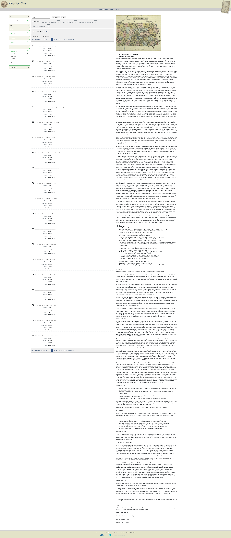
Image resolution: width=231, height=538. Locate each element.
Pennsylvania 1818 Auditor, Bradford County (45, 244)
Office (11, 29)
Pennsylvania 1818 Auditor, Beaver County (45, 213)
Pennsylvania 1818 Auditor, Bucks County (45, 259)
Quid (12, 62)
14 (64, 39)
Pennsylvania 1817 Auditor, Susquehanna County (47, 122)
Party (11, 47)
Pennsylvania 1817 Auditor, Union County (45, 137)
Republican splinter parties (13, 58)
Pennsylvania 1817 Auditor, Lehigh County (45, 46)
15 (66, 39)
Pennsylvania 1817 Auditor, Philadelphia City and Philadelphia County (52, 107)
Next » (47, 31)
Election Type (13, 67)
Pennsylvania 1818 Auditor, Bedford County (45, 229)
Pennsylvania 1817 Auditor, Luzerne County (45, 61)
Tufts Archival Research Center (117, 532)
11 (56, 39)
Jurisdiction (13, 38)
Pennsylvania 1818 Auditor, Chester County (45, 290)
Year (11, 25)
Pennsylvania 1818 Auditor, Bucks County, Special (47, 274)
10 (54, 39)
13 (61, 39)
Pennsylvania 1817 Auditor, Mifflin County (45, 76)
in (51, 17)
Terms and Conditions (130, 532)
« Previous (34, 31)
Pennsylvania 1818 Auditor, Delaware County (46, 305)
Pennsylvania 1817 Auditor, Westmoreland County (47, 168)
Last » (72, 39)
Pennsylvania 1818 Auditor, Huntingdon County (46, 335)
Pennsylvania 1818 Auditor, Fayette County (45, 320)
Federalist (13, 53)
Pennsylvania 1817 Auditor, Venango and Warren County (49, 152)
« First (32, 39)
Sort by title (36, 36)
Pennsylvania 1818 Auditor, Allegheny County (46, 198)
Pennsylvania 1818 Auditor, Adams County (45, 183)
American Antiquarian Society (102, 532)
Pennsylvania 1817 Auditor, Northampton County (47, 91)
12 (59, 39)
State (11, 16)
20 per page (46, 36)
